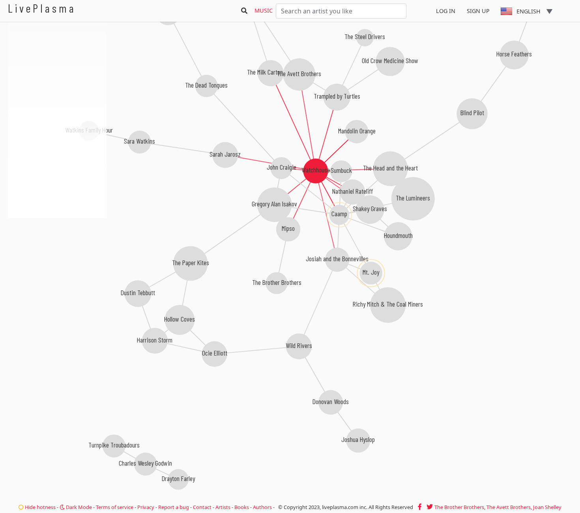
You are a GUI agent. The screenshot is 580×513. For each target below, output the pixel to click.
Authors (262, 507)
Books (241, 507)
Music (263, 10)
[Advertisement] (57, 260)
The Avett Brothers (508, 507)
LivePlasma (42, 8)
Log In (445, 11)
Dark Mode (78, 507)
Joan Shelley (547, 507)
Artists (222, 507)
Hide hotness (40, 507)
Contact (202, 507)
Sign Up (478, 11)
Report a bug (173, 507)
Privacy (145, 507)
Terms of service (114, 507)
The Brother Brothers (459, 507)
